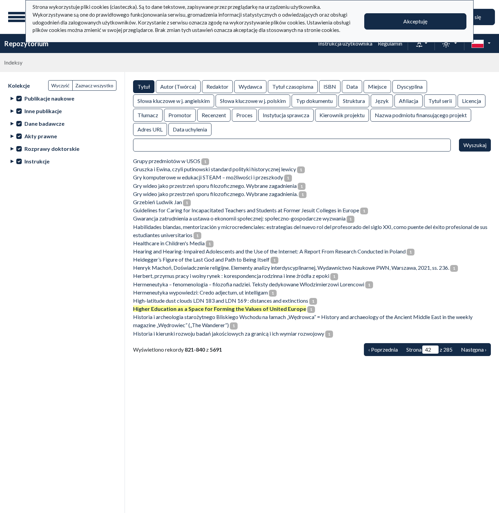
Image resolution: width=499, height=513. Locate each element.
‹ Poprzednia (383, 349)
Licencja (471, 101)
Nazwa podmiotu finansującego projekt (421, 115)
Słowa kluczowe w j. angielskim (173, 101)
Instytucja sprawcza (286, 115)
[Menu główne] (16, 17)
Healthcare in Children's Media (169, 243)
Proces (244, 115)
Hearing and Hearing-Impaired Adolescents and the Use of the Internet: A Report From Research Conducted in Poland (269, 251)
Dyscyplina (410, 86)
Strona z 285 (429, 349)
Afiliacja (408, 101)
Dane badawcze (44, 123)
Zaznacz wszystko (94, 85)
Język (382, 101)
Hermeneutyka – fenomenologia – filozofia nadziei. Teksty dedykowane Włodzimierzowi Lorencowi (248, 284)
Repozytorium (26, 43)
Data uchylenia (190, 129)
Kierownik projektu (342, 115)
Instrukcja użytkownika (345, 43)
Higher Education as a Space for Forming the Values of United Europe (219, 308)
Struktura (354, 101)
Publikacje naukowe (49, 98)
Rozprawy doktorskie (51, 148)
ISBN (330, 86)
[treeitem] (62, 98)
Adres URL (150, 129)
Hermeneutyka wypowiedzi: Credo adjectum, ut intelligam (200, 292)
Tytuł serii (440, 101)
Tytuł (143, 86)
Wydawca (250, 86)
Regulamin (390, 43)
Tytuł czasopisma (292, 86)
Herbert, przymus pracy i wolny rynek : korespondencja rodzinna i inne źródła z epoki (231, 275)
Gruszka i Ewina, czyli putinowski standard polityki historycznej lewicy (214, 169)
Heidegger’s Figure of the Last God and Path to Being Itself (201, 259)
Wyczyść (60, 85)
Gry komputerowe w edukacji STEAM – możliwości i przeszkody (208, 177)
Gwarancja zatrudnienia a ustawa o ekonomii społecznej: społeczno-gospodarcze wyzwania (239, 218)
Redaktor (217, 86)
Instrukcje (37, 161)
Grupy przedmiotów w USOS (166, 161)
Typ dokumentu (314, 101)
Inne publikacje (43, 111)
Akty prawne (40, 136)
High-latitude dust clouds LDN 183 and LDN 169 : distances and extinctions (220, 300)
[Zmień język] (481, 43)
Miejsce (377, 86)
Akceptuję (415, 21)
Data (352, 86)
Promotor (179, 115)
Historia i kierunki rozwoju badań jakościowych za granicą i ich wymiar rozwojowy (228, 333)
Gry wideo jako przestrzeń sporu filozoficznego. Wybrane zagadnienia (215, 185)
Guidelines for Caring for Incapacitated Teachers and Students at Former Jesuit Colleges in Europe (246, 210)
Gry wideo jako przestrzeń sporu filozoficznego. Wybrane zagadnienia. (215, 194)
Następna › (473, 349)
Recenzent (214, 115)
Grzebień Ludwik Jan (157, 202)
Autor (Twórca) (178, 86)
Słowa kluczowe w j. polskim (253, 101)
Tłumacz (147, 115)
